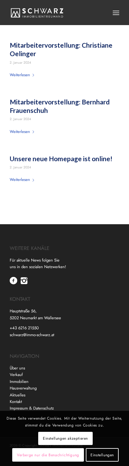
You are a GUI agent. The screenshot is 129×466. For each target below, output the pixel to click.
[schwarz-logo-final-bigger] (53, 12)
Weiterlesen (20, 75)
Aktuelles (17, 395)
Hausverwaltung (23, 388)
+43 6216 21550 (24, 328)
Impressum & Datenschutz (32, 408)
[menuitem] (116, 12)
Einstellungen (102, 455)
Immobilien (19, 381)
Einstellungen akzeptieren (65, 438)
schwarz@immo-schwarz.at (32, 335)
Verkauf (16, 375)
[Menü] (116, 12)
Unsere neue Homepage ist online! (61, 158)
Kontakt (16, 402)
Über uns (17, 368)
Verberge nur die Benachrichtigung (48, 455)
